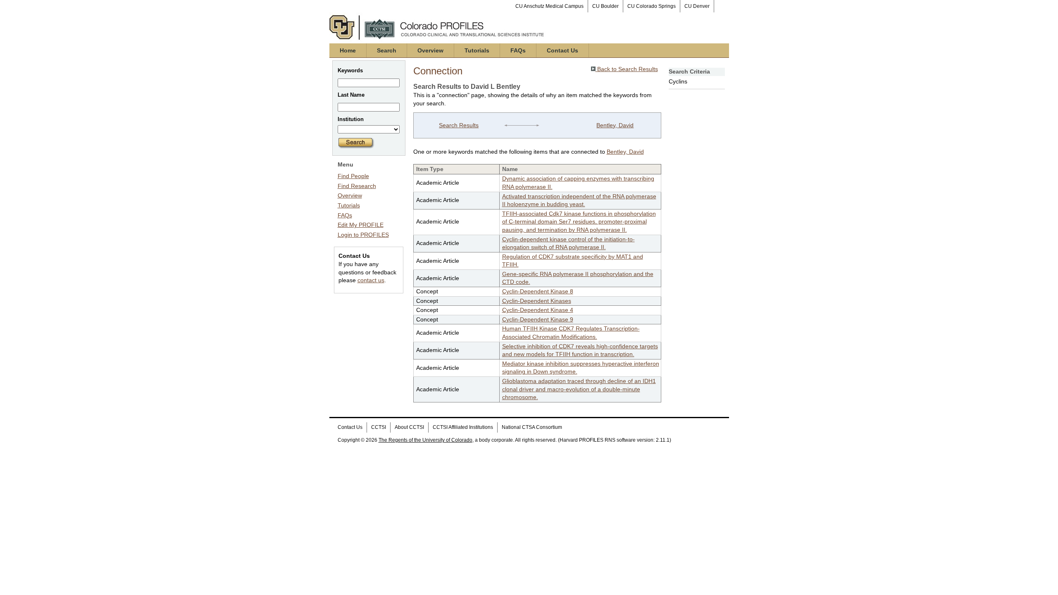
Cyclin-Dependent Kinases (536, 301)
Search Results (459, 125)
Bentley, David (615, 125)
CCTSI (378, 427)
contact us (370, 280)
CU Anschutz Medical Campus (549, 6)
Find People (353, 176)
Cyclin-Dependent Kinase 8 (537, 291)
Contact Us (562, 50)
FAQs (518, 50)
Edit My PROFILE (361, 224)
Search (386, 50)
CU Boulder (605, 6)
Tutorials (477, 50)
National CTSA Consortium (532, 427)
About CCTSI (409, 427)
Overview (430, 50)
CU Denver (697, 6)
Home (348, 50)
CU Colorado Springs (651, 6)
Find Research (357, 186)
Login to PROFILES (363, 234)
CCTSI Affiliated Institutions (463, 427)
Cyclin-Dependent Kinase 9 (537, 319)
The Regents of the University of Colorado (425, 440)
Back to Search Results (627, 69)
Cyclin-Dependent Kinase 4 (537, 310)
